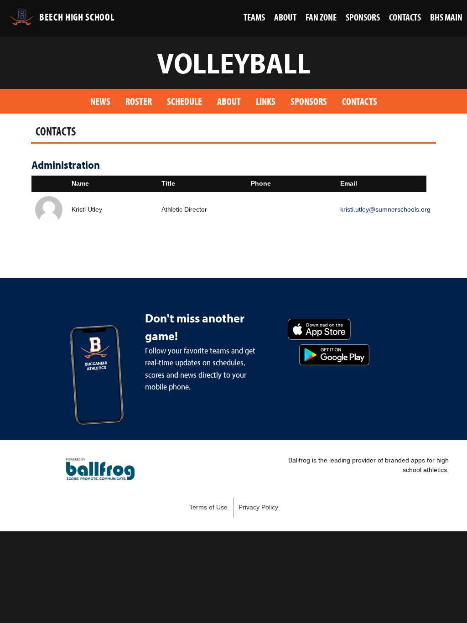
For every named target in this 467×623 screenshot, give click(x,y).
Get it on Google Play (334, 354)
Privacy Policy (258, 507)
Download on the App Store (319, 329)
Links (265, 101)
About (229, 101)
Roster (138, 101)
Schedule (184, 101)
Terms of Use (208, 507)
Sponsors (309, 101)
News (100, 101)
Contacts (359, 101)
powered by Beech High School (100, 469)
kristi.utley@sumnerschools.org (385, 209)
